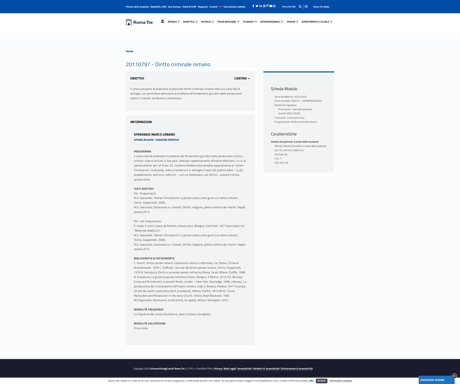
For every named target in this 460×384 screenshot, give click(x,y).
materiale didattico (167, 139)
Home (162, 21)
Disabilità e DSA (158, 6)
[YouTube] (270, 5)
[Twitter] (257, 5)
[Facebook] (253, 5)
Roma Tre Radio (321, 6)
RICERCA (206, 21)
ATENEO (172, 21)
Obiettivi (137, 78)
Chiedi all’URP (189, 6)
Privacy (218, 369)
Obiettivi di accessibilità (266, 369)
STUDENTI (248, 21)
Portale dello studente (137, 6)
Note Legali (230, 369)
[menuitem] (162, 22)
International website (234, 6)
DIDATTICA (188, 21)
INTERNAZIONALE (270, 21)
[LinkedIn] (260, 5)
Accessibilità (244, 369)
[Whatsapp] (274, 5)
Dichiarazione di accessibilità (297, 369)
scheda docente (143, 139)
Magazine (203, 6)
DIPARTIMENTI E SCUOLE (315, 21)
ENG (311, 380)
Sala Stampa (174, 6)
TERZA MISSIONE (226, 21)
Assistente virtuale (432, 380)
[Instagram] (264, 5)
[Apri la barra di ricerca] (295, 6)
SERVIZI (291, 21)
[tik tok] (267, 5)
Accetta (322, 380)
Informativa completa (341, 380)
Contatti (213, 6)
